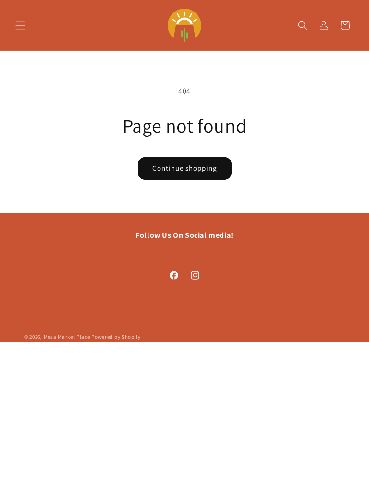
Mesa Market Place (67, 336)
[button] (20, 25)
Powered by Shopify (116, 336)
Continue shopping (184, 167)
